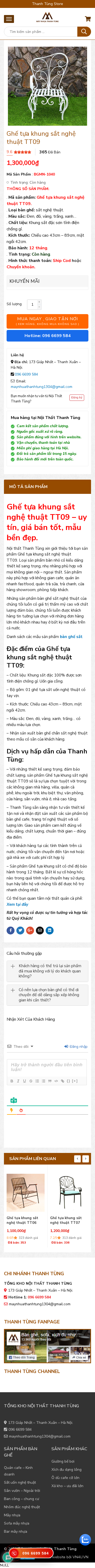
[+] (75, 1081)
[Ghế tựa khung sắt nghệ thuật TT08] (69, 1191)
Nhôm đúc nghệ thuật (22, 1506)
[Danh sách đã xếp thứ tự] (37, 1081)
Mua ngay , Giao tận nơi (47, 321)
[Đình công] (30, 1081)
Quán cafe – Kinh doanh (18, 1471)
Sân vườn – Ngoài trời (22, 1490)
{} (68, 1081)
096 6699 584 (26, 374)
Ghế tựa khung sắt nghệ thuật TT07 (22, 1220)
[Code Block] (56, 1081)
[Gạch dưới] (24, 1081)
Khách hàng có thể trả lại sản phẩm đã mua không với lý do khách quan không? (50, 971)
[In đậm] (11, 1081)
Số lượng (14, 303)
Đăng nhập (78, 1046)
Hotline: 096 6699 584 (48, 336)
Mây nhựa (12, 1515)
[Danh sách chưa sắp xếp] (43, 1081)
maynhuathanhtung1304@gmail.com (41, 386)
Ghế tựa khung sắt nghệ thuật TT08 (66, 1220)
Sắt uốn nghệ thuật (20, 1482)
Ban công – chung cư (21, 1498)
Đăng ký (76, 398)
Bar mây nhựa (15, 1531)
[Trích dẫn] (49, 1081)
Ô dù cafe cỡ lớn (65, 1477)
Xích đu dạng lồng (66, 1469)
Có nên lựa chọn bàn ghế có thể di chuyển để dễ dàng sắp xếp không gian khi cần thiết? (49, 995)
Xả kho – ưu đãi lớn (67, 1485)
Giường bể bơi (62, 1461)
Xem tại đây (17, 904)
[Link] (62, 1081)
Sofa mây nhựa (16, 1523)
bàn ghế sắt (71, 636)
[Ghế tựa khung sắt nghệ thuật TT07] (26, 1191)
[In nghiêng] (18, 1081)
